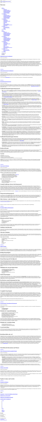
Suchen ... (1, 0)
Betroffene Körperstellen (7, 11)
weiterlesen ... (2, 69)
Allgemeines (5, 9)
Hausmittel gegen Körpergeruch (5, 81)
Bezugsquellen (5, 25)
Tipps (4, 23)
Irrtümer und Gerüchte (4, 367)
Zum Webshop (4, 29)
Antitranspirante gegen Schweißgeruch (6, 70)
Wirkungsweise (6, 20)
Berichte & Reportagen (7, 27)
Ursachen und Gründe (6, 10)
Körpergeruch (4, 13)
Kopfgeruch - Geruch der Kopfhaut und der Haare (8, 394)
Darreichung (5, 22)
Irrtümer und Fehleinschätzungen (8, 24)
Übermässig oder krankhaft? (7, 33)
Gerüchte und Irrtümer (6, 18)
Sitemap (3, 411)
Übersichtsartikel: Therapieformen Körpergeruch (8, 303)
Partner (4, 28)
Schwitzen (3, 8)
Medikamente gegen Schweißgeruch (6, 56)
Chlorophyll (17, 174)
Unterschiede (5, 44)
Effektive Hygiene (3, 246)
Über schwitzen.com (6, 49)
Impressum (3, 410)
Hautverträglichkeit (6, 46)
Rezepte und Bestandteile (7, 43)
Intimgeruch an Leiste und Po (5, 395)
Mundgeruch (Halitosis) (4, 382)
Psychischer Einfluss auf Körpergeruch (6, 207)
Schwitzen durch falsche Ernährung (5, 201)
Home (3, 30)
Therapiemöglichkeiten (7, 12)
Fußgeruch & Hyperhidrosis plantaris (6, 397)
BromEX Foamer (34, 99)
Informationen (5, 19)
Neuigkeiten (3, 26)
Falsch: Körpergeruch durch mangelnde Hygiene (8, 351)
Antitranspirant (4, 41)
